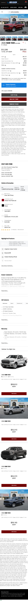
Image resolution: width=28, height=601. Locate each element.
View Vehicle (14, 393)
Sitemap (14, 593)
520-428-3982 (8, 174)
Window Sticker (14, 104)
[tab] (5, 303)
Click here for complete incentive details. (10, 107)
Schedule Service (13, 7)
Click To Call (14, 95)
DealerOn (11, 593)
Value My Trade (14, 99)
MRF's (21, 593)
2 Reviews (14, 229)
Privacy (18, 593)
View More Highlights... (7, 266)
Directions (20, 7)
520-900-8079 (8, 172)
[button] (4, 7)
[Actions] (25, 43)
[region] (14, 69)
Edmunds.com (21, 229)
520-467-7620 (9, 176)
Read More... (4, 290)
